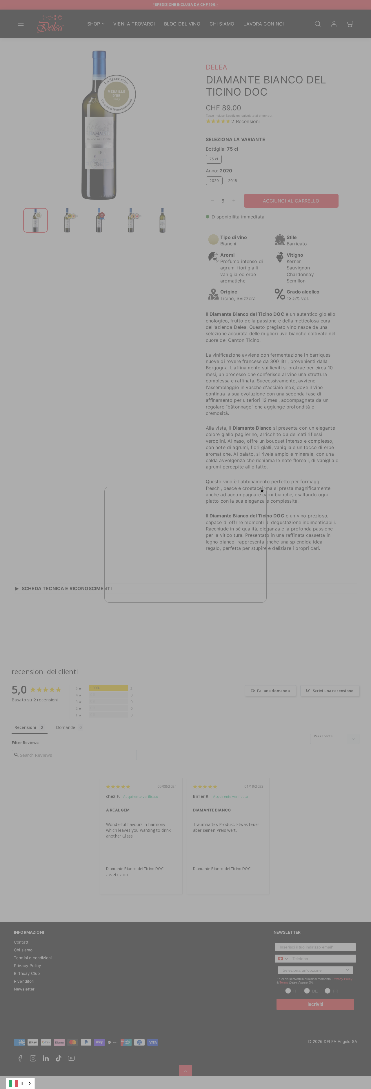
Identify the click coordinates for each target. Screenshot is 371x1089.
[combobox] (20, 1083)
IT (22, 1083)
